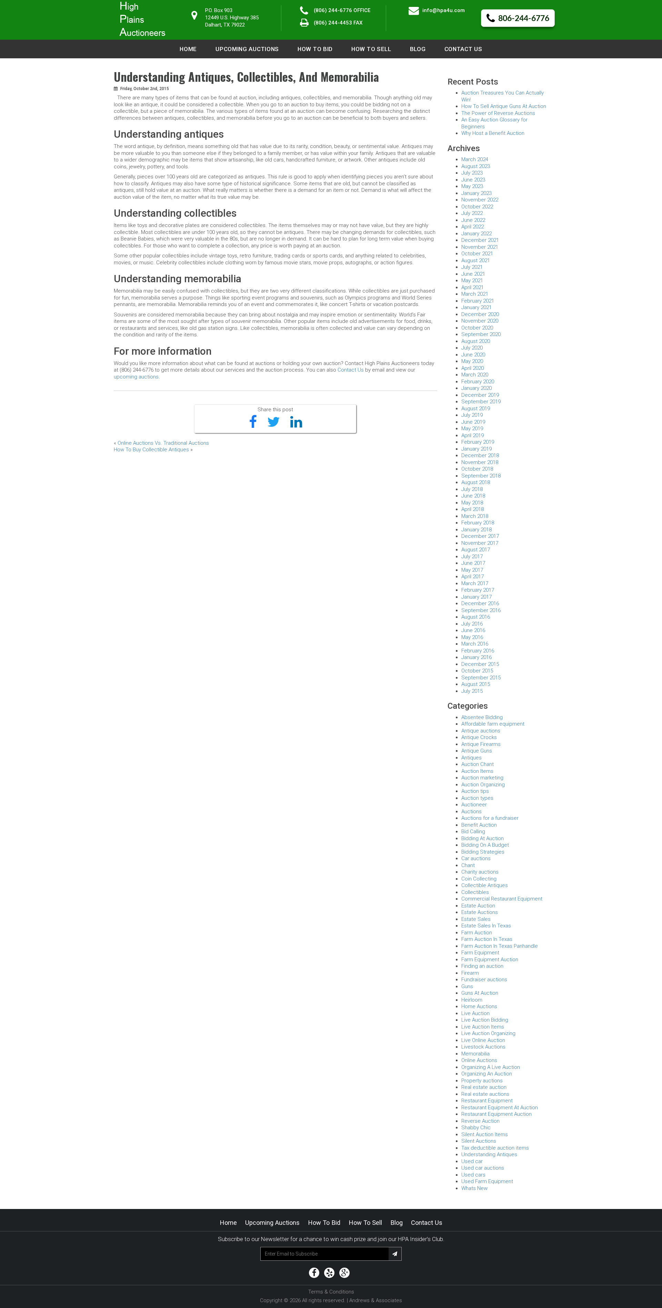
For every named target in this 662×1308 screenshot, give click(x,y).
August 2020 (475, 341)
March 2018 (474, 516)
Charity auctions (480, 872)
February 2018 (477, 523)
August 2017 (475, 550)
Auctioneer (474, 804)
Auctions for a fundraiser (490, 818)
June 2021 (473, 274)
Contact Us (463, 49)
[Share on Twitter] (273, 422)
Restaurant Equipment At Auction (499, 1107)
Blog (418, 49)
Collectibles (475, 892)
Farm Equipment (480, 953)
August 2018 (475, 482)
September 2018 (481, 476)
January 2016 (476, 657)
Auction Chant (477, 764)
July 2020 (472, 348)
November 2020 (479, 321)
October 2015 (477, 671)
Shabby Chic (476, 1127)
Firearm (470, 973)
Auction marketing (482, 778)
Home (188, 49)
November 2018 (479, 462)
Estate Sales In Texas (486, 926)
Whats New (474, 1188)
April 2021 (472, 287)
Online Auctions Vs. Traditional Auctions (163, 443)
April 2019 (472, 435)
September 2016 (481, 610)
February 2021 (477, 301)
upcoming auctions (136, 377)
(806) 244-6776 (333, 10)
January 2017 (476, 597)
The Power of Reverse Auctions (498, 113)
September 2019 (481, 402)
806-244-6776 (523, 18)
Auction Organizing (483, 784)
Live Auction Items (482, 1027)
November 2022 (479, 200)
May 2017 (472, 570)
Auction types (477, 798)
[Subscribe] (395, 1254)
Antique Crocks (479, 737)
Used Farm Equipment (487, 1181)
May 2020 (472, 361)
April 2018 (472, 509)
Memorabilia (475, 1054)
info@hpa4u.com (443, 10)
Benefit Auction (479, 825)
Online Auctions (479, 1060)
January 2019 (476, 449)
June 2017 (473, 563)
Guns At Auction (479, 993)
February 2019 (477, 442)
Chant (468, 865)
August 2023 (475, 166)
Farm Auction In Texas (486, 939)
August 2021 (475, 260)
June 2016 (473, 630)
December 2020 (480, 314)
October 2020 (477, 328)
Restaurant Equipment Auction (496, 1114)
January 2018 (476, 530)
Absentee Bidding (482, 717)
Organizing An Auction (486, 1074)
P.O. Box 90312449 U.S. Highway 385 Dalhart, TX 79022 (232, 17)
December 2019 (480, 395)
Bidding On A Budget (485, 845)
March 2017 (474, 583)
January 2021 (476, 307)
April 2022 (472, 227)
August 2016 (475, 617)
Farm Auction (476, 933)
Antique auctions (480, 731)
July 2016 (472, 624)
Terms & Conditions (331, 1292)
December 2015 (480, 664)
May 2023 (472, 186)
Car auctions (476, 858)
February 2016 (477, 651)
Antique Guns (476, 751)
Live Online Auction (483, 1040)
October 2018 (477, 469)
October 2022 (477, 207)
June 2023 (473, 180)
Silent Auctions (478, 1141)
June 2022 (473, 220)
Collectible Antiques (484, 885)
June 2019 (473, 422)
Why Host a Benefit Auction (492, 133)
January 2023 (476, 193)
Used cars (473, 1175)
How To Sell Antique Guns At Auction (503, 106)
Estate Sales (476, 919)
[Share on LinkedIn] (296, 422)
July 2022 (472, 213)
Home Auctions (479, 1006)
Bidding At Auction (482, 838)
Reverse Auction (480, 1121)
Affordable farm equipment (492, 724)
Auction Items (477, 771)
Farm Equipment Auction (489, 959)
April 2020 (472, 368)
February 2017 (477, 590)
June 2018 (473, 496)
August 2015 (475, 684)
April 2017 (472, 576)
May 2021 (472, 280)
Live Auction (475, 1013)
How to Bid (315, 49)
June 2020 (473, 355)
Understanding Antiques (489, 1154)
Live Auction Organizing (488, 1033)
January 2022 (476, 233)
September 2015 (481, 678)
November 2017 (479, 543)
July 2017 (472, 556)
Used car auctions (482, 1168)
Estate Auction (478, 906)
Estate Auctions (479, 912)
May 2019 (472, 428)
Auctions (471, 811)
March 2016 (474, 644)
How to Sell (371, 49)
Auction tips (475, 791)
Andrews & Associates (375, 1300)
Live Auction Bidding (484, 1020)
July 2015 (472, 691)
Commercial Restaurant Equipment (501, 899)
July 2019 (472, 415)
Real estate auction (483, 1087)
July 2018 (472, 489)
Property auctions (482, 1081)
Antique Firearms (481, 744)
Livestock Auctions (483, 1047)
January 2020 (476, 388)
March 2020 (474, 375)
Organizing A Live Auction (490, 1067)
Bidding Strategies (482, 852)
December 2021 (480, 240)
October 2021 (477, 253)
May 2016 (472, 637)
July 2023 (472, 173)
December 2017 (480, 536)
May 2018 (472, 503)
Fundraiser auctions (484, 979)
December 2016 (480, 603)
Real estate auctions (485, 1094)
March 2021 (474, 294)
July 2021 (472, 267)
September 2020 (481, 334)
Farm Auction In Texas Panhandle (499, 946)
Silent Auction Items (484, 1134)
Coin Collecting (478, 879)
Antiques (471, 758)
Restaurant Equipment (487, 1101)
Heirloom (471, 1000)
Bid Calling (473, 831)
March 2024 (474, 159)
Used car (472, 1161)
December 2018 (480, 455)
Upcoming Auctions (247, 49)
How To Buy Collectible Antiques (151, 449)
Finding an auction (482, 966)
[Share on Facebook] (253, 422)
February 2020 (477, 381)
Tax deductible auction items (495, 1148)
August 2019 (475, 408)
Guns (467, 986)
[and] (314, 1273)
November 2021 (479, 247)
